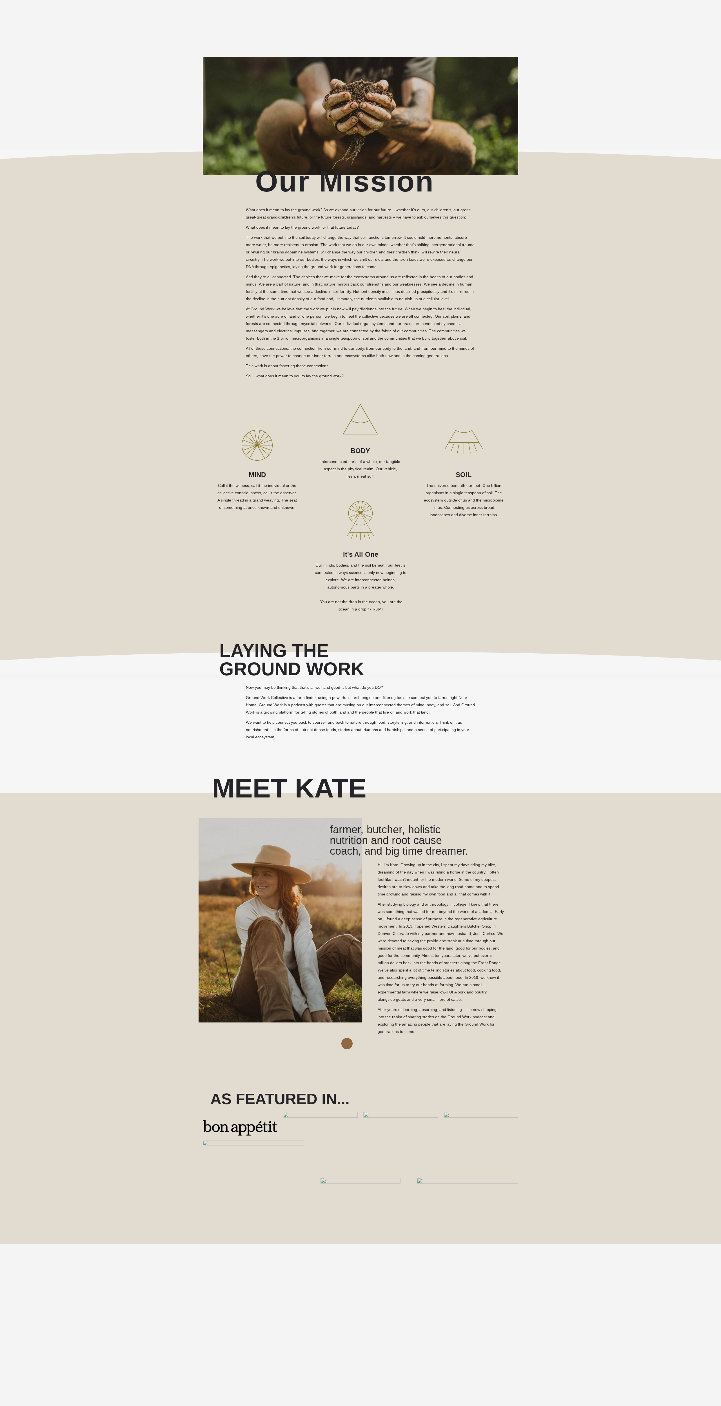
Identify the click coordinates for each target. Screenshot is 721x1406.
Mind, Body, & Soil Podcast (203, 18)
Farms (293, 18)
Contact (272, 18)
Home (165, 18)
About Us (248, 18)
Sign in (693, 18)
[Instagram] (347, 1043)
